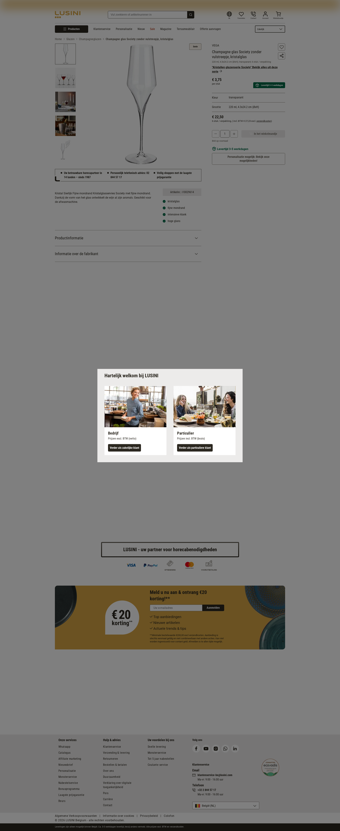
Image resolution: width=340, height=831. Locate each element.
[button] (135, 420)
